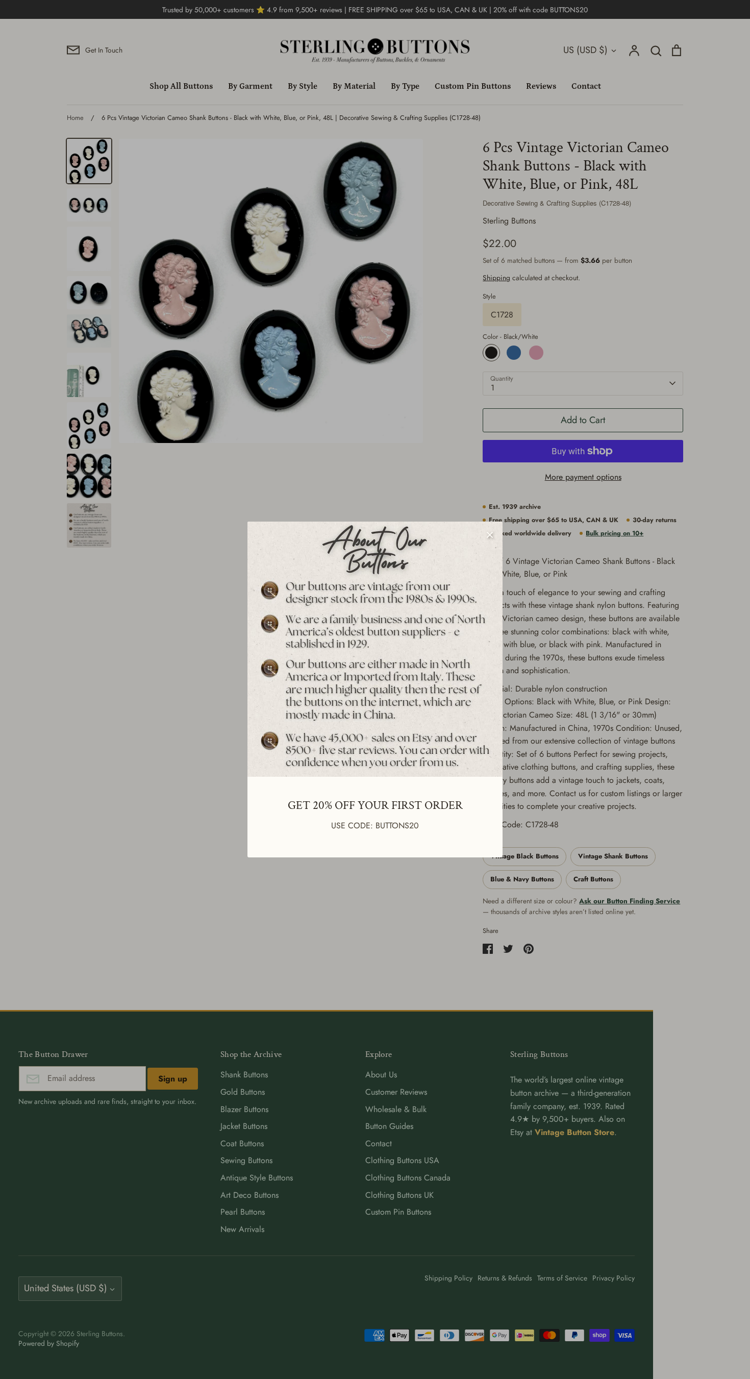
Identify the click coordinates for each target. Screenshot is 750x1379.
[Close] (490, 534)
